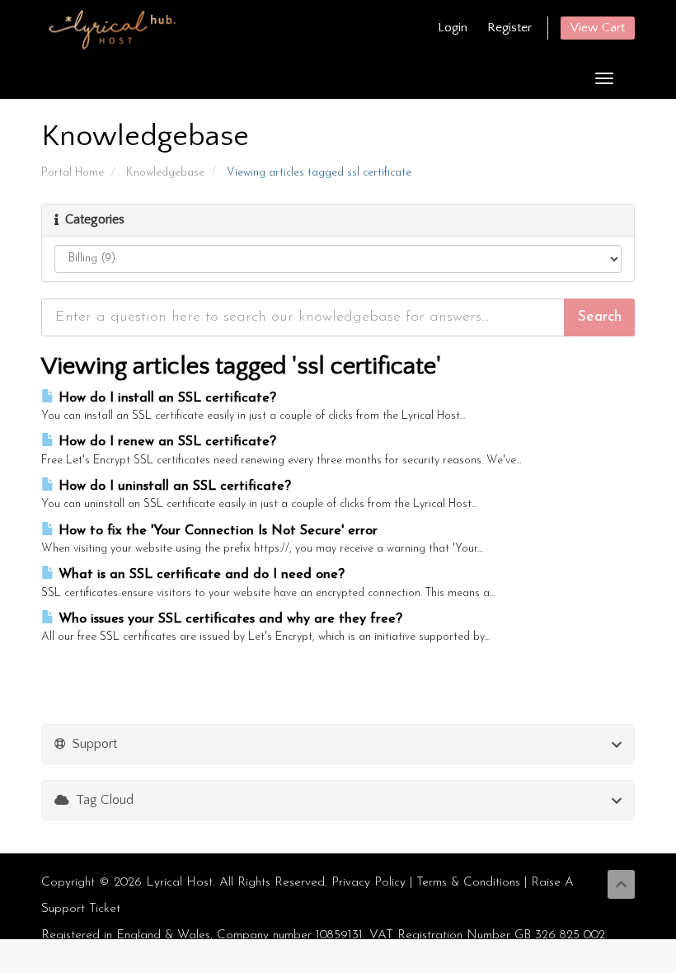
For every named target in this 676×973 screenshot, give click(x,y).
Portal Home (72, 172)
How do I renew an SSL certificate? (165, 442)
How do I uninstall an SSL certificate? (172, 486)
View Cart (597, 28)
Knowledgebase (165, 172)
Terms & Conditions (468, 883)
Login (452, 28)
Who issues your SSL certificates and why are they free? (228, 619)
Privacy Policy (368, 883)
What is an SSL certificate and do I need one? (199, 574)
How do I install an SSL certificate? (165, 398)
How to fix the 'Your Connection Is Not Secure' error (216, 531)
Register (509, 28)
